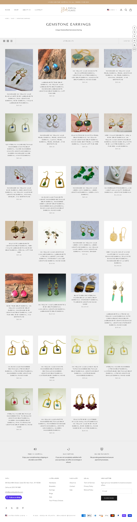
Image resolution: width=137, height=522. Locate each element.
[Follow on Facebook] (6, 508)
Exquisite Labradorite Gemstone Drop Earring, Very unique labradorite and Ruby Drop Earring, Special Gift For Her (19, 248)
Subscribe (109, 498)
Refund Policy (88, 490)
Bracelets (52, 486)
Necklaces (52, 483)
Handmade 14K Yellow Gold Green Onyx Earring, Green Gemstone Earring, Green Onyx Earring (85, 191)
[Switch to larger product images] (4, 41)
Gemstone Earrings (23, 18)
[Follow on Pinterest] (23, 508)
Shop (16, 10)
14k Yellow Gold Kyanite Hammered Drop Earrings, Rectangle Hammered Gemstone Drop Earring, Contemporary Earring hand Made (52, 372)
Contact (38, 10)
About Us (27, 10)
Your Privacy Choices (56, 501)
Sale (50, 497)
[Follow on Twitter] (12, 508)
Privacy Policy (88, 486)
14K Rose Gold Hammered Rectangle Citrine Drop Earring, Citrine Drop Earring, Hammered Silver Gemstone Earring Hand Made (19, 371)
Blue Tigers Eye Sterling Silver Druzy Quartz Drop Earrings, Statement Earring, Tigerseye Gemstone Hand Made (85, 300)
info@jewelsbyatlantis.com (14, 492)
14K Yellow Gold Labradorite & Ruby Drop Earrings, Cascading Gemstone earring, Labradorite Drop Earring (52, 308)
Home (7, 10)
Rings (51, 493)
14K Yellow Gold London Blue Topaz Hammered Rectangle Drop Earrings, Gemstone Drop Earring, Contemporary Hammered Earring (85, 371)
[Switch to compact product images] (11, 41)
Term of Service (89, 483)
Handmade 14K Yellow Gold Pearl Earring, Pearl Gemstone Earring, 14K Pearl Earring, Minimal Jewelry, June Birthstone (118, 75)
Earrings (52, 490)
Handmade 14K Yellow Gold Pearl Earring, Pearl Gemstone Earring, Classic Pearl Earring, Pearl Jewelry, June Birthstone (52, 139)
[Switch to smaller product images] (8, 41)
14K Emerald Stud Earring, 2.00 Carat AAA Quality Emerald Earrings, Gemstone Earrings (117, 190)
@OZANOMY (71, 515)
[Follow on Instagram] (17, 508)
